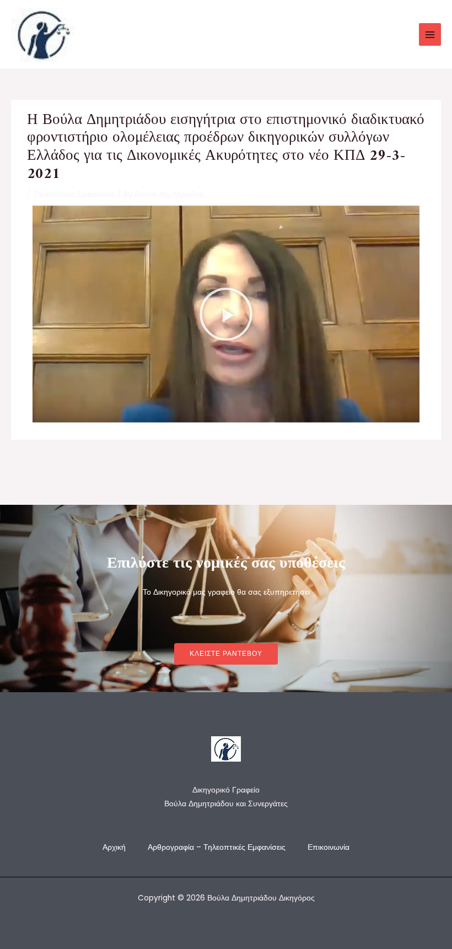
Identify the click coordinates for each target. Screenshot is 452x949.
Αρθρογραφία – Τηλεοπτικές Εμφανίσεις (217, 847)
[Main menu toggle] (430, 34)
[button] (226, 314)
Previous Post (42, 463)
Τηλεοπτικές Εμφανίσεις (74, 194)
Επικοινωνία (328, 847)
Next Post (417, 463)
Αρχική (114, 847)
